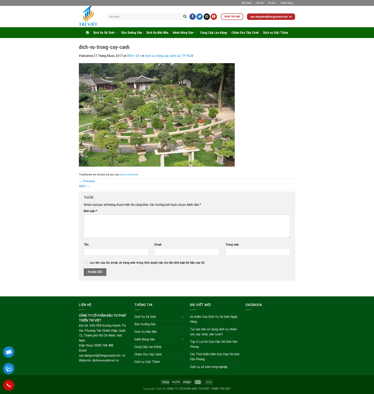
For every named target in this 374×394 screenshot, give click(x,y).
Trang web (232, 244)
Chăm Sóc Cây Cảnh (245, 32)
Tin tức (272, 2)
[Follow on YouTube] (214, 16)
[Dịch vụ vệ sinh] (90, 16)
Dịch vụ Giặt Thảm (275, 32)
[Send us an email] (207, 16)
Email (157, 244)
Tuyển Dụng (286, 2)
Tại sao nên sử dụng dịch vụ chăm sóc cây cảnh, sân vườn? (213, 331)
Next (84, 186)
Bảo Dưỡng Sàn (131, 32)
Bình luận (90, 211)
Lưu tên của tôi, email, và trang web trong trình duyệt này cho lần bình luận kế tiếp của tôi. (147, 262)
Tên (86, 244)
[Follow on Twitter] (199, 16)
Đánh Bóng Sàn (183, 32)
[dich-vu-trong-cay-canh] (157, 115)
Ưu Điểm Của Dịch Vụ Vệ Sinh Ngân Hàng (213, 319)
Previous (87, 181)
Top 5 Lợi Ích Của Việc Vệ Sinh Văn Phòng (213, 344)
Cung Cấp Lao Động (213, 32)
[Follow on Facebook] (192, 16)
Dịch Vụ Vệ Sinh (104, 32)
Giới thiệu (246, 2)
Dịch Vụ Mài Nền (157, 32)
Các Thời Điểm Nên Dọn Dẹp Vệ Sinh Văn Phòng (214, 356)
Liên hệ (260, 2)
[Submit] (185, 16)
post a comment (128, 174)
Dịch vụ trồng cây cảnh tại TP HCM (169, 56)
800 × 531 (134, 56)
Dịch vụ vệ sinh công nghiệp (209, 367)
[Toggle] (182, 316)
